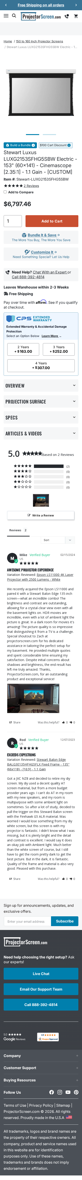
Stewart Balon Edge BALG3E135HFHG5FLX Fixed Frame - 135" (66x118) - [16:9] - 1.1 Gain (38, 764)
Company (12, 1055)
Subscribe (65, 921)
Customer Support (20, 1067)
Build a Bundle (20, 145)
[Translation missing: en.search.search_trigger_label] (14, 15)
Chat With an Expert (50, 272)
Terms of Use (15, 1105)
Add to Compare (20, 192)
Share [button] (16, 722)
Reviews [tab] (15, 530)
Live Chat (41, 973)
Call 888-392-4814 (28, 277)
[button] (6, 15)
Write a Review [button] (43, 515)
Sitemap (63, 1105)
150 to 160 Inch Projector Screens (39, 41)
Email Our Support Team (41, 989)
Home (8, 41)
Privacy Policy (41, 1105)
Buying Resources (20, 1080)
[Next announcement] (76, 5)
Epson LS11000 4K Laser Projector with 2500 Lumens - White (40, 577)
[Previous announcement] (6, 5)
